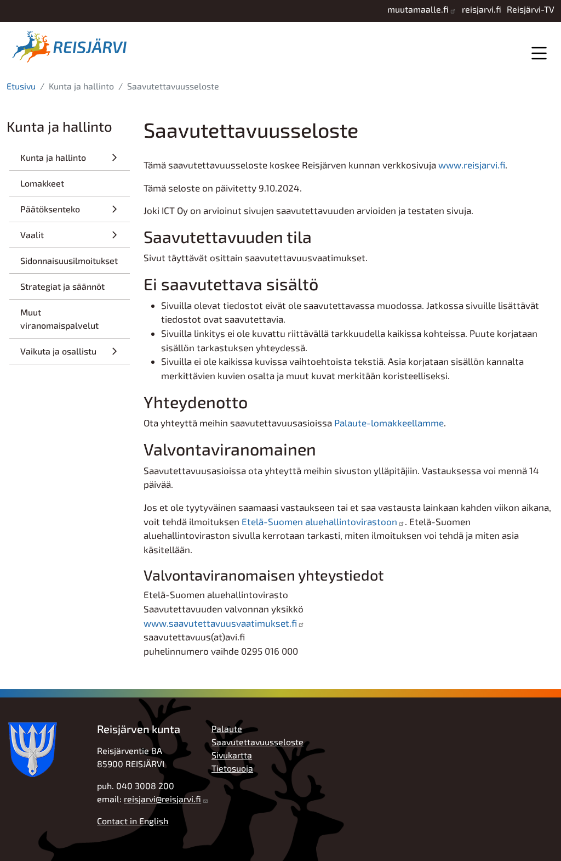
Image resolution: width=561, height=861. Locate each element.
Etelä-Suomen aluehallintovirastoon (319, 521)
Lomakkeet (42, 183)
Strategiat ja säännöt (62, 286)
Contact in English (132, 820)
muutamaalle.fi (418, 9)
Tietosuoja (232, 768)
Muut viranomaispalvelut (59, 318)
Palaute (226, 728)
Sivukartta (231, 755)
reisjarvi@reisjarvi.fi (162, 799)
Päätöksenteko (50, 209)
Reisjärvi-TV (530, 9)
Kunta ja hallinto (53, 157)
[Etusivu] (72, 46)
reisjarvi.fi (481, 9)
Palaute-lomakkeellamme (389, 422)
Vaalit (32, 234)
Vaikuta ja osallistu (58, 351)
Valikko (538, 53)
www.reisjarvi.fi (471, 164)
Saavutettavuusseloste (257, 741)
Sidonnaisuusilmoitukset (69, 260)
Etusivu (21, 86)
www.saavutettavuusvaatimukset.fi (220, 622)
